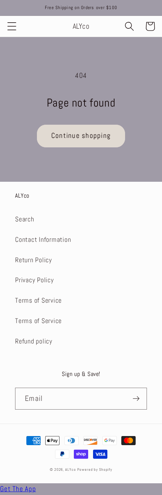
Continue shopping (81, 135)
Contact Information (43, 239)
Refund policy (33, 341)
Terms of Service (38, 300)
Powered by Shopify (94, 469)
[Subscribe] (136, 399)
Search (24, 219)
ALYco (70, 469)
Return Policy (33, 260)
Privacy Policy (34, 280)
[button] (12, 26)
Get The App (18, 488)
